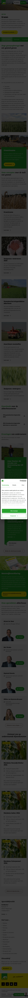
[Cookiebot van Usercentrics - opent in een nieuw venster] (20, 481)
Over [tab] (23, 485)
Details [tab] (14, 485)
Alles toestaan (14, 511)
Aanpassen (13, 515)
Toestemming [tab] (5, 485)
